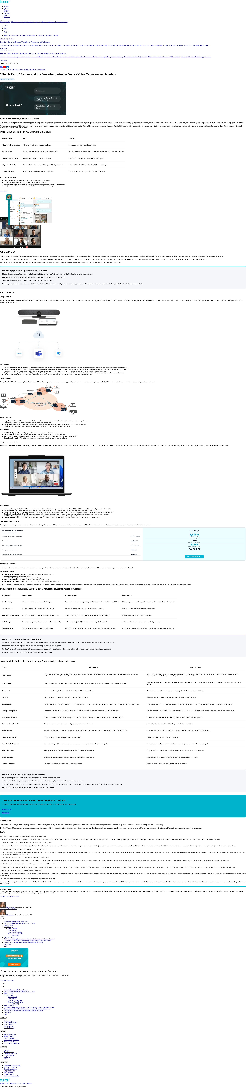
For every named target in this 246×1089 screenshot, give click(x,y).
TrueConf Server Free (10, 1022)
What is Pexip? (8, 925)
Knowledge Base (9, 1038)
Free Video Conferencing (11, 1076)
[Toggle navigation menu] (1, 20)
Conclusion (7, 944)
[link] (123, 42)
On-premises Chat (9, 1071)
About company (9, 1052)
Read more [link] (3, 48)
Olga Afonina (10, 907)
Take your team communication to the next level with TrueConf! (23, 942)
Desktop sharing (9, 1074)
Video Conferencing (39, 69)
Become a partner (9, 1055)
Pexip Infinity (12, 930)
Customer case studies (10, 1053)
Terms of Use (4, 1083)
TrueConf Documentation (11, 1043)
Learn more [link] (5, 813)
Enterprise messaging (10, 1069)
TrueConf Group (9, 1028)
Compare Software (11, 69)
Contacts (6, 1050)
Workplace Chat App (10, 1067)
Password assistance (10, 1034)
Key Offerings (8, 927)
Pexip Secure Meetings (15, 932)
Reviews (2, 69)
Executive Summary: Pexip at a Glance (16, 921)
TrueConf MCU (9, 1024)
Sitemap (29, 1083)
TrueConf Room (9, 1026)
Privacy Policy (22, 1083)
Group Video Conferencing (12, 1065)
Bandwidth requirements (11, 1040)
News (5, 1059)
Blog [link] (5, 28)
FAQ (5, 946)
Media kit (7, 1057)
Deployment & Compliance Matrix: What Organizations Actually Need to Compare (29, 939)
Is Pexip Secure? (9, 937)
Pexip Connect (12, 928)
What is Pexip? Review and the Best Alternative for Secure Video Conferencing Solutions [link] (31, 35)
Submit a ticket (8, 1036)
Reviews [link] (6, 32)
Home (6, 25)
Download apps (8, 1021)
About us (3, 1046)
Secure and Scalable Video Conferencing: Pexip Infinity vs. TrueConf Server (27, 940)
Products (3, 1017)
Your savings (15, 935)
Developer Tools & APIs (15, 934)
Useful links (4, 1062)
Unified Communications (25, 69)
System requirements (10, 1041)
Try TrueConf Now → (194, 556)
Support (3, 1031)
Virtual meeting (8, 1072)
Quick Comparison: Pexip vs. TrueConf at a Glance (19, 923)
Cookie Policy (13, 1083)
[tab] (2, 22)
